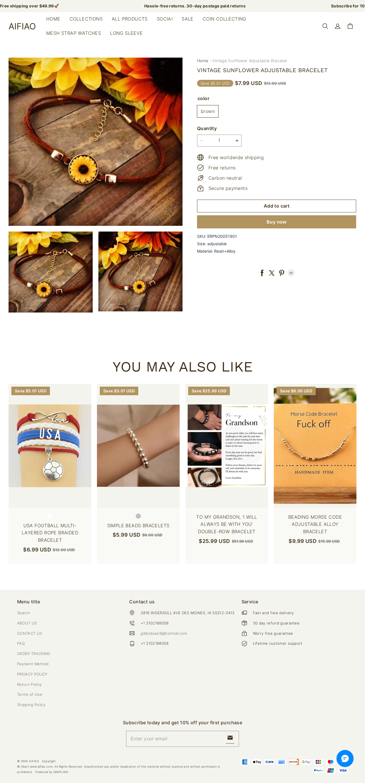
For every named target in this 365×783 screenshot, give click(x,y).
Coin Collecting (224, 19)
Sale (188, 19)
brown (208, 111)
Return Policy (29, 684)
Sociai (165, 19)
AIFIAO (34, 761)
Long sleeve (126, 33)
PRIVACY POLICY (32, 674)
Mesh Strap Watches (73, 33)
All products (130, 19)
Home (53, 19)
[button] (325, 26)
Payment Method (33, 664)
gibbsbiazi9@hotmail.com (164, 633)
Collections (86, 19)
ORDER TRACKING (33, 653)
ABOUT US (27, 623)
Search (23, 612)
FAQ (21, 643)
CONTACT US (29, 633)
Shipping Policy (31, 704)
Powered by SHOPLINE (51, 772)
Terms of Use (29, 694)
